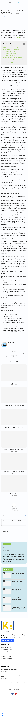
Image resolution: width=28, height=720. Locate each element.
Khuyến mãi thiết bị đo (6, 647)
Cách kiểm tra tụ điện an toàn (9, 669)
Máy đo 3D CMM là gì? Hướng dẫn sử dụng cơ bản (18, 590)
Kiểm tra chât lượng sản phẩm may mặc (17, 582)
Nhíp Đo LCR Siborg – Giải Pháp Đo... (14, 449)
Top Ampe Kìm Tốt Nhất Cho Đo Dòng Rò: (13, 57)
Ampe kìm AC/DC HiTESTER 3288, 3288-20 (15, 61)
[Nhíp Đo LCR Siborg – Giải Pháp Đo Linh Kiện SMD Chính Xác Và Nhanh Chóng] (14, 439)
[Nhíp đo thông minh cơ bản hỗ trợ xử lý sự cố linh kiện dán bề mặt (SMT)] (14, 417)
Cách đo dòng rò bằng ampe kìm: (11, 49)
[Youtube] (16, 694)
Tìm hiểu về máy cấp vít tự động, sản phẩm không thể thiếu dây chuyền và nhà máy (18, 608)
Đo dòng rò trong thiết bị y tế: (12, 55)
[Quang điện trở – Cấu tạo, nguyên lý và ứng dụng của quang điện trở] (7, 575)
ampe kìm (18, 37)
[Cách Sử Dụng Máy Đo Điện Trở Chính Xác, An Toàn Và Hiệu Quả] (14, 461)
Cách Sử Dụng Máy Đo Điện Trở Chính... (14, 471)
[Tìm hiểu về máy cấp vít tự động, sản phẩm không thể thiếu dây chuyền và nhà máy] (7, 608)
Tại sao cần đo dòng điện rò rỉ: (11, 47)
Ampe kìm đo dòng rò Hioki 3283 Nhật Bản (14, 59)
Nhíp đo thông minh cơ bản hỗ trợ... (14, 427)
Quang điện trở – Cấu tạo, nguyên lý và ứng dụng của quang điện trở (18, 575)
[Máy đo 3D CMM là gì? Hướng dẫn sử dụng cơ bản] (7, 591)
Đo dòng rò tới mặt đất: (10, 51)
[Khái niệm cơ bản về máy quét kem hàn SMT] (7, 600)
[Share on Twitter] (18, 337)
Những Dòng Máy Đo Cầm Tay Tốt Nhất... (14, 405)
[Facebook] (12, 694)
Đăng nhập (24, 515)
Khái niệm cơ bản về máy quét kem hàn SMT (18, 598)
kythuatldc (7, 13)
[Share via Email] (21, 337)
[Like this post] (15, 337)
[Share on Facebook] (17, 337)
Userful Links (5, 644)
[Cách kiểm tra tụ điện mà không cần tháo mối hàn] (14, 372)
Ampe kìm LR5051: (10, 62)
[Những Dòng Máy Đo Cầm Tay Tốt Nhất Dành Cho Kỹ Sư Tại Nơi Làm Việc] (14, 395)
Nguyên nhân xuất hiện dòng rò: (11, 45)
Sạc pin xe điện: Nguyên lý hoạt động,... (14, 493)
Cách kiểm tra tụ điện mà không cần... (14, 383)
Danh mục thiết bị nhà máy (7, 651)
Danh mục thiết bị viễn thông (7, 654)
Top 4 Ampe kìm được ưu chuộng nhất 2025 (13, 682)
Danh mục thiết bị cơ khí (6, 656)
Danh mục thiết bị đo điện (6, 649)
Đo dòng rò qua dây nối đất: (11, 53)
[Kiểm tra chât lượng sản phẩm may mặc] (7, 583)
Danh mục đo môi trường (6, 658)
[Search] (26, 2)
